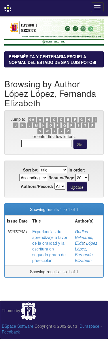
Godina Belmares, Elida (84, 237)
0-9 (31, 119)
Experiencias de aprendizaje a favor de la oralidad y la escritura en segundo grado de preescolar (49, 246)
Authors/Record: (37, 186)
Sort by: (31, 170)
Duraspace (89, 326)
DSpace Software (17, 326)
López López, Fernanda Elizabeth (86, 251)
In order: (77, 170)
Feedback (11, 332)
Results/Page (61, 177)
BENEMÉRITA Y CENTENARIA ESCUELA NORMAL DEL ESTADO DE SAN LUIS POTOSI (52, 59)
